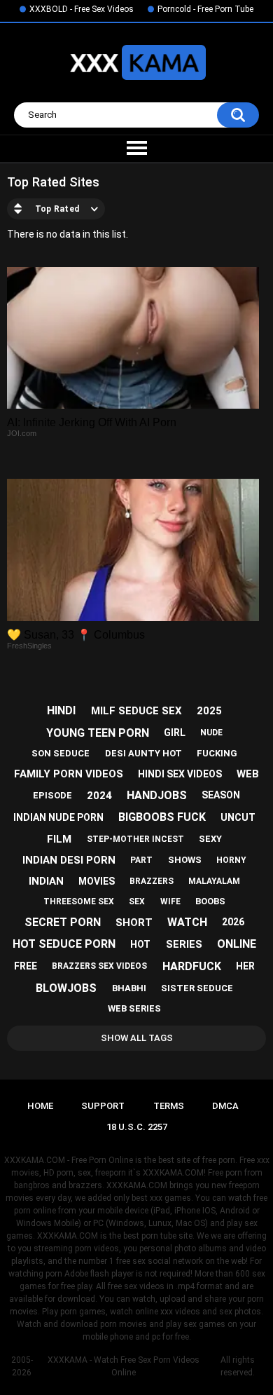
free (25, 966)
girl (175, 732)
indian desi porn (68, 860)
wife (170, 901)
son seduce (60, 753)
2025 (209, 711)
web (248, 774)
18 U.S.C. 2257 (136, 1127)
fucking (217, 753)
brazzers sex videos (99, 966)
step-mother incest (135, 839)
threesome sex (78, 901)
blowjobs (66, 988)
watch (187, 922)
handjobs (157, 795)
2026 (233, 921)
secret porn (62, 922)
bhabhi (129, 988)
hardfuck (191, 966)
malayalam (214, 881)
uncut (237, 817)
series (184, 944)
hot (140, 944)
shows (185, 860)
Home (40, 1106)
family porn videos (68, 774)
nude (211, 732)
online (236, 944)
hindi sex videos (180, 774)
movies (96, 881)
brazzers (152, 881)
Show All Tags (137, 1038)
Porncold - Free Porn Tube (205, 9)
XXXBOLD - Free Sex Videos (81, 9)
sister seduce (197, 988)
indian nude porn (58, 817)
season (221, 795)
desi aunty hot (143, 753)
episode (52, 795)
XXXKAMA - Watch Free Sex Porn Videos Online (124, 1366)
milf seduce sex (136, 711)
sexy (210, 838)
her (245, 966)
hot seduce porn (64, 944)
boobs (210, 901)
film (59, 839)
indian (46, 881)
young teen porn (97, 733)
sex (137, 901)
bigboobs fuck (162, 817)
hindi (61, 710)
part (141, 860)
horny (231, 860)
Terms (168, 1106)
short (134, 922)
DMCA (225, 1106)
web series (134, 1008)
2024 (99, 795)
